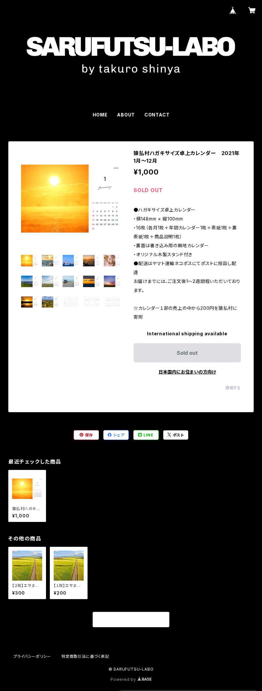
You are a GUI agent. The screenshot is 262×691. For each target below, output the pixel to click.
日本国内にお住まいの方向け (187, 372)
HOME (100, 114)
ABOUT (126, 114)
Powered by (124, 679)
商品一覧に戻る (131, 620)
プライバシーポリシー (32, 656)
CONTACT (157, 114)
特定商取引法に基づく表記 (85, 656)
